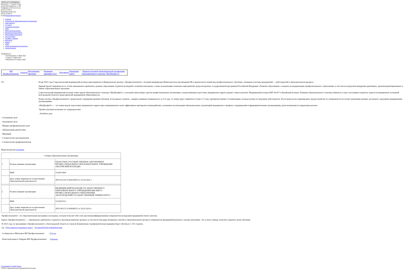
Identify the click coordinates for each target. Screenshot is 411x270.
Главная (8, 19)
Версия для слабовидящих (10, 2)
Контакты (8, 40)
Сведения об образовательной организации (21, 21)
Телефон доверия (11, 38)
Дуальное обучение (12, 27)
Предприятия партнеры (33, 72)
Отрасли (23, 72)
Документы (64, 72)
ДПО (7, 29)
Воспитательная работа (13, 33)
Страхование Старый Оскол (11, 266)
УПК (7, 44)
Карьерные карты (74, 72)
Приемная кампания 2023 (50, 72)
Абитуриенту (10, 23)
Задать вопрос (10, 36)
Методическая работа (13, 31)
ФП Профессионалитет (13, 35)
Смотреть (20, 150)
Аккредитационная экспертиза (16, 46)
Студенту (8, 25)
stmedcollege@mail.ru (13, 15)
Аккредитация (10, 48)
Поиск (7, 42)
